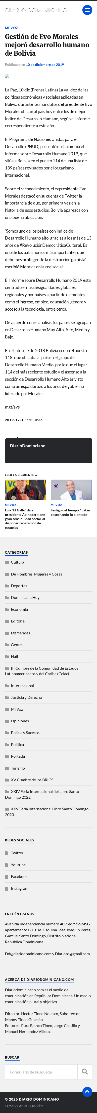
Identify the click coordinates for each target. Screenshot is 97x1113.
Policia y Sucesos (25, 732)
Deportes (19, 585)
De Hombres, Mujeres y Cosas (36, 574)
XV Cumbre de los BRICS (32, 779)
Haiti (15, 656)
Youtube (18, 864)
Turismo (18, 768)
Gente (16, 644)
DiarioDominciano (28, 445)
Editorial (18, 620)
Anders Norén (31, 1105)
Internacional (22, 685)
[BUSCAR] (84, 1071)
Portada (18, 756)
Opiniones (20, 720)
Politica (17, 744)
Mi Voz (11, 28)
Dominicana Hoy (25, 597)
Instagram (19, 888)
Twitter (17, 852)
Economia (19, 609)
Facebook (19, 876)
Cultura (17, 562)
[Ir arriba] (87, 1092)
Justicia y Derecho (26, 697)
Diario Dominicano (36, 9)
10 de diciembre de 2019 (45, 64)
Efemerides (20, 632)
